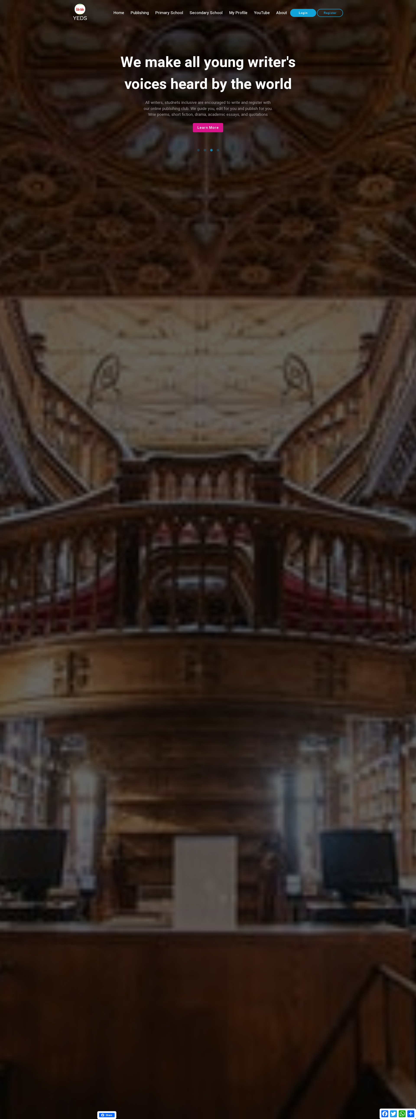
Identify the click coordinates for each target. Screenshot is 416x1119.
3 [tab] (211, 150)
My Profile (238, 13)
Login (303, 13)
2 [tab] (205, 150)
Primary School (169, 13)
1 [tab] (198, 150)
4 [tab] (218, 150)
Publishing (140, 13)
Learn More (208, 127)
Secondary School (206, 13)
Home (119, 13)
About (281, 13)
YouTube (262, 13)
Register (330, 13)
